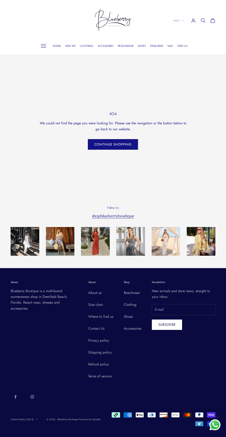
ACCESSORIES (105, 45)
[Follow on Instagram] (32, 397)
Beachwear (132, 292)
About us (95, 292)
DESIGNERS (156, 45)
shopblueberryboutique (113, 215)
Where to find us (100, 316)
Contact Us (96, 328)
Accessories (132, 328)
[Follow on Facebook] (15, 397)
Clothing (130, 304)
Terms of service (100, 376)
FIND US (182, 45)
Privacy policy (98, 340)
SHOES (142, 45)
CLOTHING (86, 45)
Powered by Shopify (90, 419)
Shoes (128, 316)
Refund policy (98, 364)
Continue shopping (113, 144)
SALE (170, 45)
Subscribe (167, 324)
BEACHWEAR (126, 45)
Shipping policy (100, 352)
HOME (57, 45)
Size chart (95, 304)
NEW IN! (70, 45)
